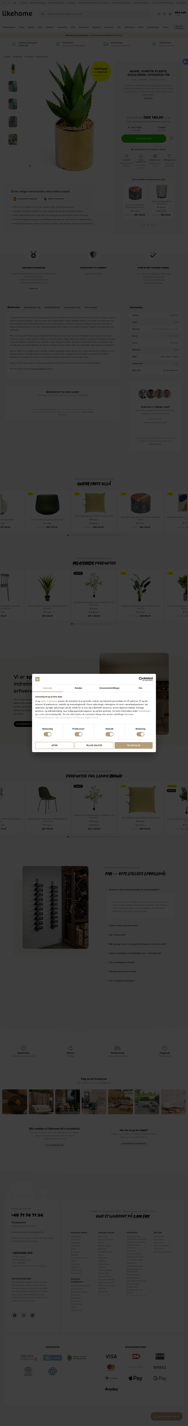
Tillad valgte (94, 745)
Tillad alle (133, 745)
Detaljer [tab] (78, 688)
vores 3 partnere (49, 701)
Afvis (54, 745)
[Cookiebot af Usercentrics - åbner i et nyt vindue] (141, 679)
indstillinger (144, 711)
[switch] (78, 734)
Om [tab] (140, 688)
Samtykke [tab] (47, 688)
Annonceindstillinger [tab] (109, 688)
